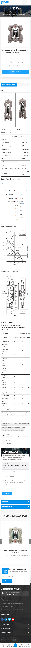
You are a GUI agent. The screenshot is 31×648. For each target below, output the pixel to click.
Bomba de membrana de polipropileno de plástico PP (15, 551)
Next (30, 541)
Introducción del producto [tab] (9, 85)
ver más (15, 559)
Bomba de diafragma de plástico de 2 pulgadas (12, 430)
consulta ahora (14, 71)
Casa (8, 11)
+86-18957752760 (11, 594)
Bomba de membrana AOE (17, 11)
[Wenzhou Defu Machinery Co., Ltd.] (5, 2)
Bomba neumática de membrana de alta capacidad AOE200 (14, 466)
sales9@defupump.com (18, 603)
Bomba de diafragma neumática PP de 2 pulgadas (13, 427)
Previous (1, 541)
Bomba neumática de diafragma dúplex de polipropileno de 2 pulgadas (15, 424)
